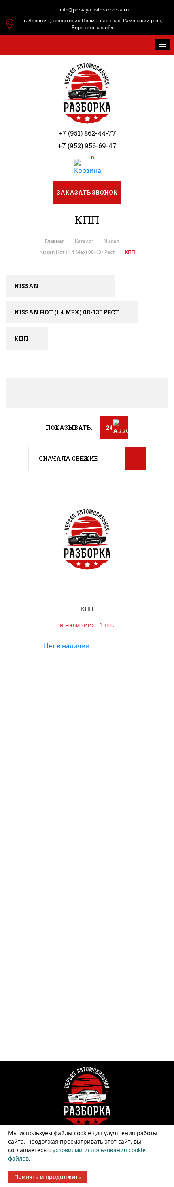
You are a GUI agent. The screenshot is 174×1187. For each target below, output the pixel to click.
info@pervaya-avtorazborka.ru (94, 9)
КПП (87, 609)
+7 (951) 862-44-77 (87, 133)
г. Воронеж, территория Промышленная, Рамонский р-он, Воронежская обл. (93, 24)
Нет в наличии (66, 645)
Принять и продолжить (47, 1177)
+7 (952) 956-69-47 (87, 145)
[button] (162, 44)
